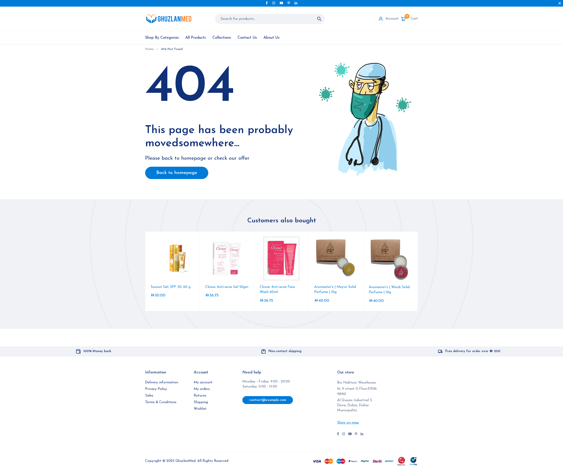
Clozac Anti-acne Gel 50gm (226, 287)
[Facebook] (267, 3)
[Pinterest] (288, 3)
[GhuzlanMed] (168, 18)
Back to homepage (176, 172)
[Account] (381, 19)
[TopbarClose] (559, 3)
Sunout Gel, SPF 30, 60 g (170, 287)
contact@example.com (267, 400)
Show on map (348, 422)
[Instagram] (273, 3)
